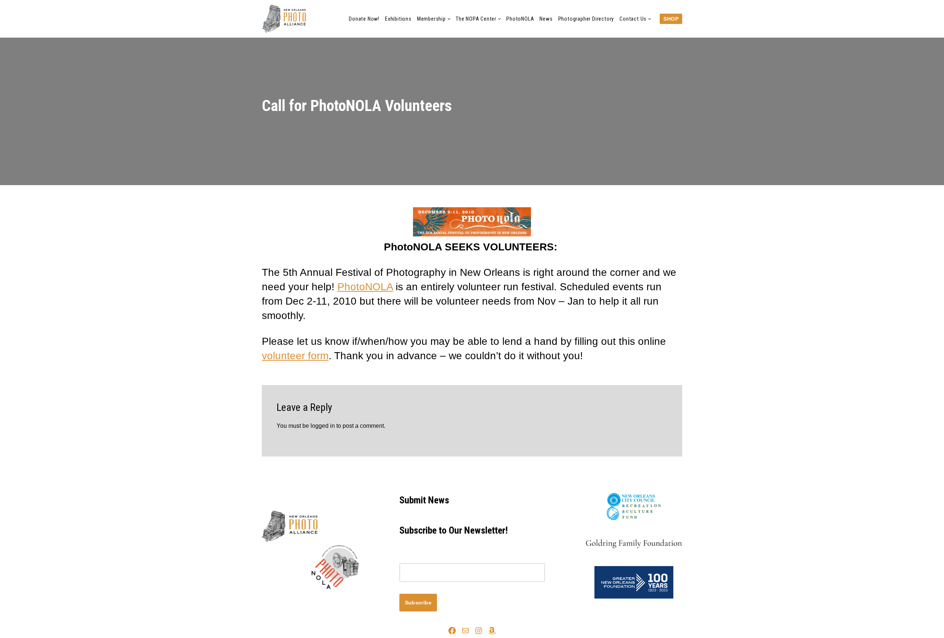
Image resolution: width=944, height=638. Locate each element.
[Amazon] (491, 630)
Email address (418, 558)
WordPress (327, 602)
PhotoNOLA (520, 19)
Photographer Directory (586, 19)
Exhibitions (398, 19)
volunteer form (295, 355)
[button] (449, 19)
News (545, 19)
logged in (322, 426)
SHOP (670, 19)
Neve (269, 602)
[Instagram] (478, 630)
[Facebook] (452, 630)
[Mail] (465, 630)
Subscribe (418, 603)
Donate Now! (364, 19)
